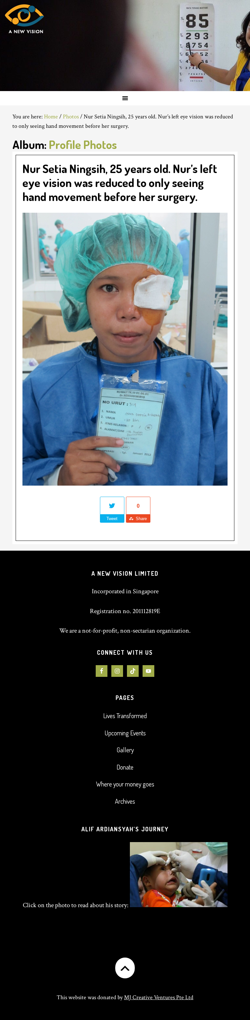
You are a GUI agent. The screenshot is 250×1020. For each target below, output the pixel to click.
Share (141, 518)
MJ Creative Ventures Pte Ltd (158, 997)
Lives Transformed (125, 715)
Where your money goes (125, 784)
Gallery (125, 749)
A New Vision (55, 45)
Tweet (112, 518)
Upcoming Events (125, 733)
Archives (125, 801)
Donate (125, 767)
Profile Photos (83, 144)
